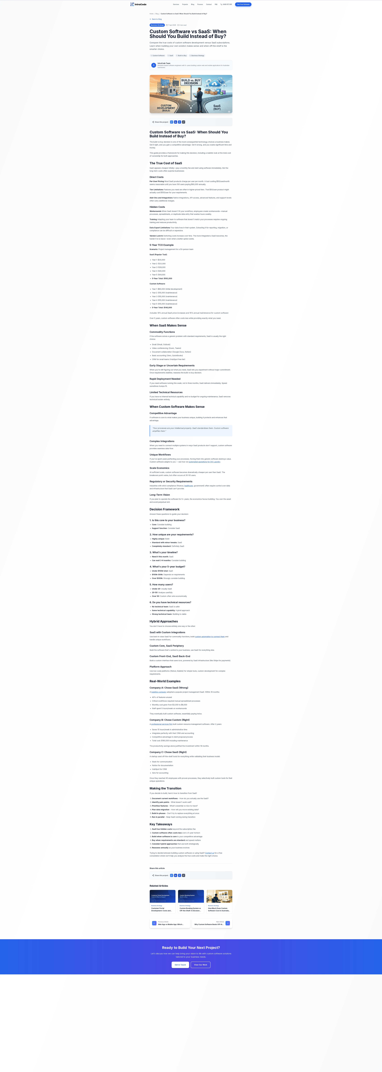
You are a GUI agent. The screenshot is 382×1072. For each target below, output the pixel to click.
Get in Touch (180, 965)
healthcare (188, 486)
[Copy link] (183, 122)
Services (176, 4)
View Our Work (200, 965)
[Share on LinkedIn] (175, 122)
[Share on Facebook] (179, 122)
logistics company (158, 692)
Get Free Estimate (243, 4)
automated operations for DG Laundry (204, 462)
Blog (192, 4)
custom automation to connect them (210, 637)
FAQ (216, 4)
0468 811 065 (227, 4)
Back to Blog (157, 19)
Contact (209, 4)
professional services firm (161, 724)
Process (200, 4)
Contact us (209, 853)
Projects (185, 4)
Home (151, 14)
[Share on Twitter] (171, 122)
